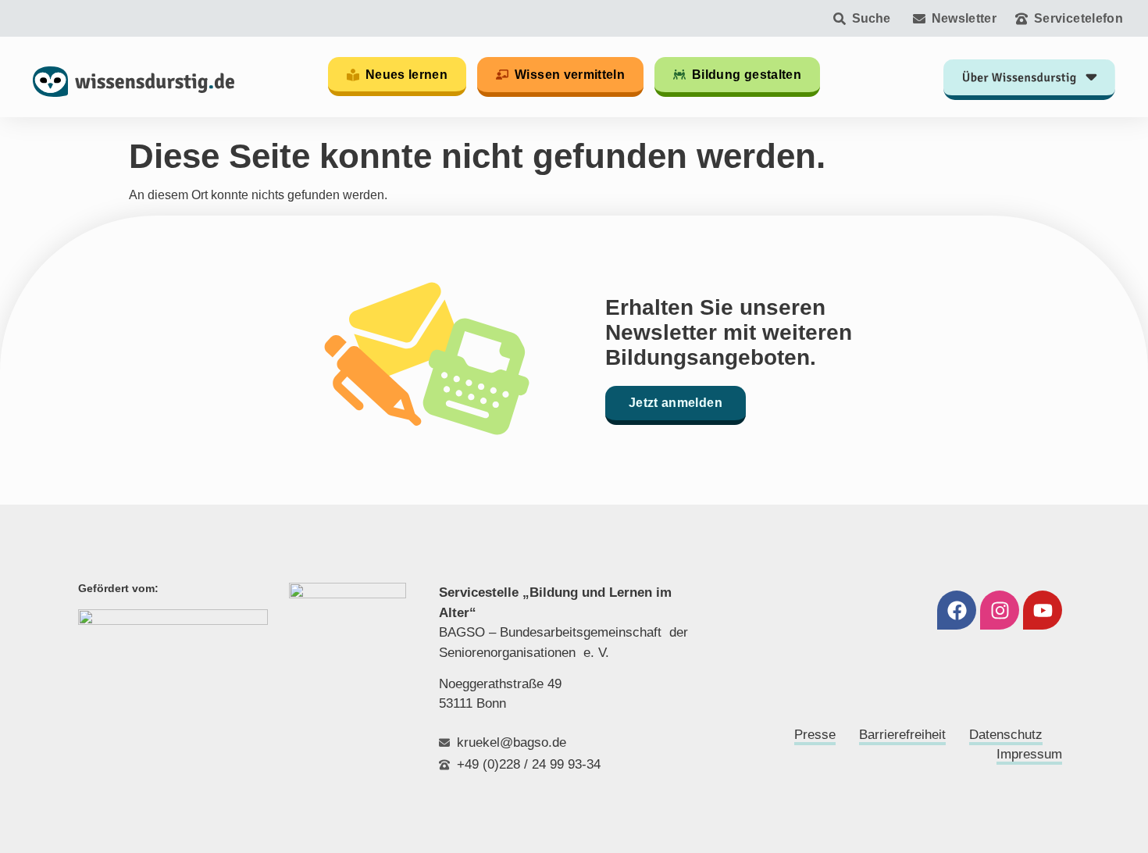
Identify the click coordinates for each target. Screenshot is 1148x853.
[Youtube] (1042, 610)
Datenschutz (1006, 734)
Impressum (1029, 754)
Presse (815, 734)
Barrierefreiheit (902, 734)
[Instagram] (999, 610)
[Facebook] (956, 610)
